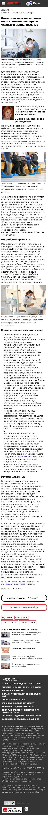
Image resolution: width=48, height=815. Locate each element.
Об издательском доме (14, 684)
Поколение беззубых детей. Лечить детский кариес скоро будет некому (26, 641)
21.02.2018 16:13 (7, 10)
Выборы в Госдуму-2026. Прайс (18, 706)
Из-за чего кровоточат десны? (23, 648)
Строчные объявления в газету (18, 703)
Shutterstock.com (9, 67)
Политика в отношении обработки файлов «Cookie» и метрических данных (21, 780)
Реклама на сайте (11, 687)
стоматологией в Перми (13, 584)
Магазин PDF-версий (13, 690)
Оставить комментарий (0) (24, 607)
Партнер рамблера (23, 803)
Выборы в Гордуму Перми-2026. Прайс (21, 716)
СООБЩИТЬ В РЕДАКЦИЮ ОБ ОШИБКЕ (20, 719)
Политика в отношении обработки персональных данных (18, 775)
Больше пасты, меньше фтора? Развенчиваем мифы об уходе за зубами (27, 657)
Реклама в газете (32, 687)
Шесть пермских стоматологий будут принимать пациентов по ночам (26, 634)
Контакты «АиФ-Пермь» (14, 700)
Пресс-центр (35, 684)
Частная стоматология (29, 456)
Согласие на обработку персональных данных (23, 772)
